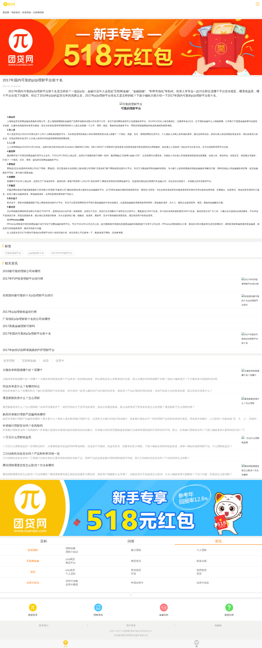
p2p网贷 (70, 559)
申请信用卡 (137, 582)
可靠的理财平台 (13, 253)
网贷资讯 (136, 561)
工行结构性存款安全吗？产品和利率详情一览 (31, 453)
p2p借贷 (70, 570)
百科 (43, 541)
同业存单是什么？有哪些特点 (21, 386)
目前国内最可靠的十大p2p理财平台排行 (28, 295)
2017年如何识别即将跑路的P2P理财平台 (29, 349)
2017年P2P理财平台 (61, 253)
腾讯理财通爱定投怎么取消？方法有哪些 (28, 465)
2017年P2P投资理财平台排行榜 (23, 278)
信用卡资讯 (33, 582)
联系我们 (43, 625)
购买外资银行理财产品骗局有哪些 (24, 414)
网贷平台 (71, 562)
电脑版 (218, 625)
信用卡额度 (72, 584)
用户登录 (131, 625)
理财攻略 (71, 548)
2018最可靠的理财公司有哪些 (21, 271)
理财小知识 (72, 551)
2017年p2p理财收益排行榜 (20, 311)
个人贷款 (71, 573)
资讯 (218, 541)
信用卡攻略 (72, 580)
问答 (131, 541)
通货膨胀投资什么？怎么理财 (21, 397)
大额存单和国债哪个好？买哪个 (23, 369)
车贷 (133, 573)
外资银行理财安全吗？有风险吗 (23, 425)
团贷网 (6, 12)
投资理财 (26, 12)
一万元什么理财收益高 (17, 437)
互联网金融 (33, 561)
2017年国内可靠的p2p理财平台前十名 (27, 333)
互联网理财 (38, 12)
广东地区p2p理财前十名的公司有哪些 (26, 318)
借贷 (32, 571)
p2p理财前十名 (36, 253)
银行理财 (136, 550)
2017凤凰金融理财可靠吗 (19, 326)
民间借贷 (136, 570)
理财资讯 (15, 12)
